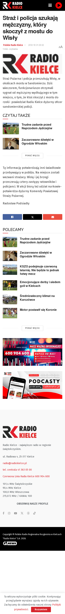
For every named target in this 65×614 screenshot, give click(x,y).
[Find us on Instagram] (9, 513)
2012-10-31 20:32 (36, 45)
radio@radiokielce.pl (15, 463)
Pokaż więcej (32, 155)
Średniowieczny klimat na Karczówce (37, 298)
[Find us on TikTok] (34, 513)
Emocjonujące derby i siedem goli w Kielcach (40, 284)
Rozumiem (41, 609)
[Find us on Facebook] (3, 513)
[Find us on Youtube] (15, 513)
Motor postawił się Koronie (38, 310)
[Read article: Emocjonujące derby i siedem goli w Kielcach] (10, 285)
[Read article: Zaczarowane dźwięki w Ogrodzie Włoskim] (11, 143)
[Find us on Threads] (28, 513)
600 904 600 (42, 476)
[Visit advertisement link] (32, 352)
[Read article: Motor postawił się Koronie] (10, 313)
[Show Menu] (50, 5)
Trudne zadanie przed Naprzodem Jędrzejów (37, 126)
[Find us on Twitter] (22, 513)
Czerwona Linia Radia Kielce (18, 476)
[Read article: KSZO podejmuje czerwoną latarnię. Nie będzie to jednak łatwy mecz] (10, 270)
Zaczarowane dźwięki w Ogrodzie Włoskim (38, 141)
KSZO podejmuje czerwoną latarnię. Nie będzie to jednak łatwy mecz (39, 270)
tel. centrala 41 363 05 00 (17, 469)
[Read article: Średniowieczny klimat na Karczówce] (10, 299)
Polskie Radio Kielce (13, 45)
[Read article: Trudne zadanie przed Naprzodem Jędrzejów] (11, 128)
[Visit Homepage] (13, 5)
